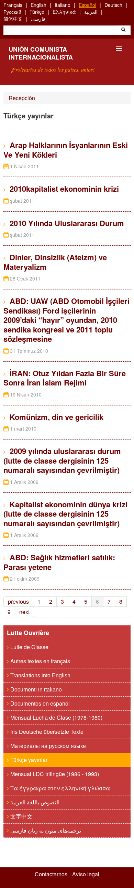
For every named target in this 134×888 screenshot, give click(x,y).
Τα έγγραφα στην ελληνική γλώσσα (59, 788)
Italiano (62, 4)
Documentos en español (39, 703)
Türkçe (37, 11)
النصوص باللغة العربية (34, 802)
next (24, 612)
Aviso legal (85, 874)
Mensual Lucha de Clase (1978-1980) (55, 717)
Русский (12, 11)
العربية (91, 11)
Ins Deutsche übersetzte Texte (46, 732)
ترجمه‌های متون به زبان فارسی (45, 830)
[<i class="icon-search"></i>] (123, 30)
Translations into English (39, 675)
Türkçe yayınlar (28, 760)
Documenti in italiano (35, 689)
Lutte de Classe (28, 647)
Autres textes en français (39, 661)
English (38, 4)
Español (87, 4)
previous (18, 601)
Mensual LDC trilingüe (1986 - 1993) (54, 774)
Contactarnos (51, 874)
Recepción (22, 98)
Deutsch (113, 4)
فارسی (38, 18)
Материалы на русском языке (47, 746)
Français (12, 4)
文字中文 (20, 816)
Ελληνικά (64, 11)
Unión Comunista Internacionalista (41, 53)
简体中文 (13, 18)
